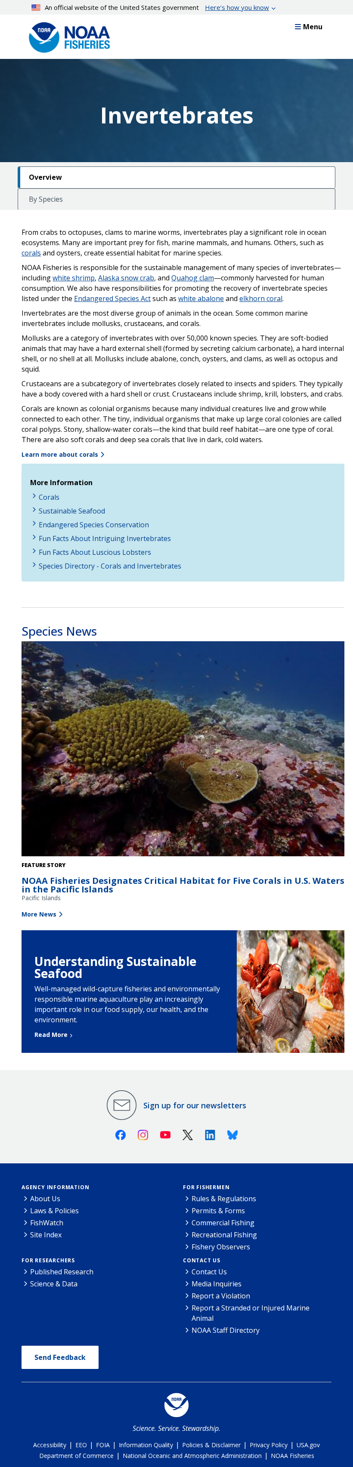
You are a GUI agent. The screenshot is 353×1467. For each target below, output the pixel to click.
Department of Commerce (76, 1456)
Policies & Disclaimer (211, 1445)
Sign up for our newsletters (194, 1105)
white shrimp (74, 278)
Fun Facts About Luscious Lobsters (95, 552)
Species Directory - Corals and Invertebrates (110, 566)
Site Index (46, 1234)
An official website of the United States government (157, 7)
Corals (49, 497)
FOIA (103, 1445)
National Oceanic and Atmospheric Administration (192, 1456)
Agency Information (55, 1187)
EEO (81, 1445)
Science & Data (53, 1284)
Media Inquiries (217, 1284)
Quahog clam (192, 278)
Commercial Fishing (223, 1222)
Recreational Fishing (224, 1234)
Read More (51, 1034)
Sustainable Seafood (72, 511)
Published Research (61, 1271)
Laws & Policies (54, 1210)
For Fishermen (206, 1187)
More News (39, 914)
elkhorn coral (260, 298)
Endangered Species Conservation (94, 524)
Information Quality (146, 1445)
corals (31, 253)
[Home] (67, 35)
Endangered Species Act (112, 298)
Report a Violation (221, 1296)
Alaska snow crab (126, 278)
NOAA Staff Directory (226, 1330)
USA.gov (308, 1445)
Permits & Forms (218, 1210)
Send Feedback (60, 1357)
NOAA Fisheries (292, 1456)
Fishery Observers (221, 1247)
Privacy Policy (269, 1445)
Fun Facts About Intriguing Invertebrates (105, 538)
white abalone (201, 298)
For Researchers (48, 1260)
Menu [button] (312, 26)
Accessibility (49, 1445)
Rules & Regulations (224, 1198)
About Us (45, 1198)
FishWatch (46, 1222)
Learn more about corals (60, 454)
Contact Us (201, 1260)
